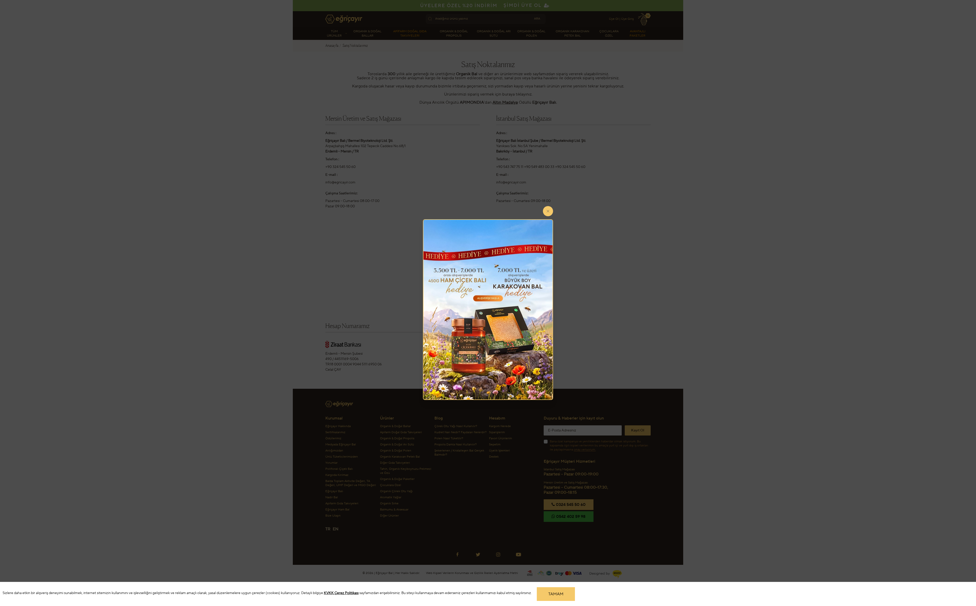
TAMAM (555, 594)
